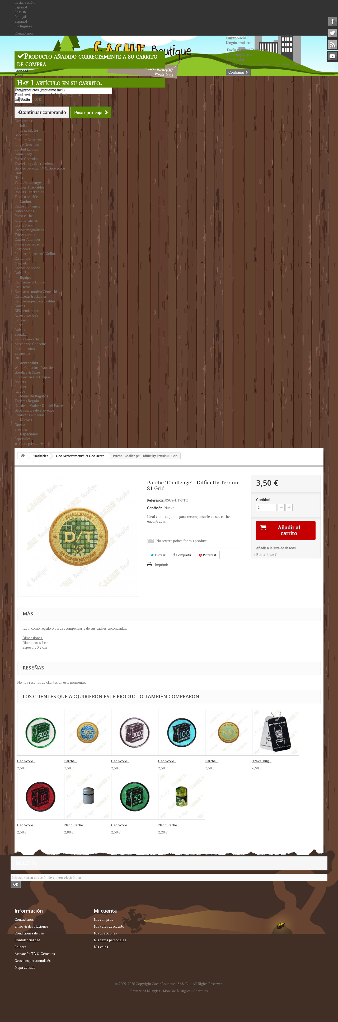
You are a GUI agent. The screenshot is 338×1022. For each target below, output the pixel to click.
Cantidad (263, 499)
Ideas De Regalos (34, 395)
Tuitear (160, 555)
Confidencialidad (27, 940)
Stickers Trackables (29, 192)
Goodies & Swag (27, 372)
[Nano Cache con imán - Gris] (87, 796)
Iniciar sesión (25, 2)
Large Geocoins (27, 144)
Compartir (183, 555)
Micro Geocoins (26, 158)
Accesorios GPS (27, 315)
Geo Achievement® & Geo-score (40, 168)
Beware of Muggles (145, 991)
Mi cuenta (105, 911)
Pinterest (209, 555)
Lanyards (22, 320)
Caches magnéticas (29, 230)
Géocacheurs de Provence (34, 410)
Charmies (200, 991)
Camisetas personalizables (35, 301)
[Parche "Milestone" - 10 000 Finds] (228, 732)
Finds (18, 173)
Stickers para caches (30, 244)
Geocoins (22, 135)
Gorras (20, 305)
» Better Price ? (265, 554)
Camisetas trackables (31, 296)
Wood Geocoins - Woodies (34, 367)
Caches (26, 201)
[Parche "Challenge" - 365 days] (87, 732)
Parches (21, 386)
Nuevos (26, 419)
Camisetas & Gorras (30, 282)
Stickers (20, 381)
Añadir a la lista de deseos (276, 548)
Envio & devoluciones (31, 926)
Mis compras (103, 919)
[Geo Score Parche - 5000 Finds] (40, 732)
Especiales (29, 433)
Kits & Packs (24, 225)
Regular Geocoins (28, 139)
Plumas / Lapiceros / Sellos (35, 253)
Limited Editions (27, 149)
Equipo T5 (22, 353)
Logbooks (22, 249)
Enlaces (20, 946)
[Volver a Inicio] (23, 455)
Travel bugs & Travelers (34, 163)
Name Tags (23, 154)
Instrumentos (25, 348)
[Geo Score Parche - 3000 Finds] (134, 732)
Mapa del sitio (25, 967)
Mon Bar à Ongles (177, 991)
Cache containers (28, 206)
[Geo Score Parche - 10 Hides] (40, 796)
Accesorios (29, 362)
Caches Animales (28, 239)
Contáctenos (24, 33)
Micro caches (24, 215)
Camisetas (22, 287)
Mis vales (101, 946)
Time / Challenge (28, 182)
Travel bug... (261, 761)
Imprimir (161, 564)
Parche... (70, 761)
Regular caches (26, 220)
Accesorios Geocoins (30, 343)
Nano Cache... (74, 825)
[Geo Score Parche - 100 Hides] (181, 732)
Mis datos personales (110, 940)
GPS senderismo (27, 310)
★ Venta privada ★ (29, 443)
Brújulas (21, 334)
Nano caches (24, 211)
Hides (19, 177)
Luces (19, 324)
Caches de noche (27, 268)
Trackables (29, 130)
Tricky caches (25, 234)
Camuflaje (22, 258)
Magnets (21, 263)
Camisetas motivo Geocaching (38, 291)
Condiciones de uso (29, 933)
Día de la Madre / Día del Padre (39, 405)
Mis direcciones (105, 933)
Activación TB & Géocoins (35, 953)
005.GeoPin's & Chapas (32, 377)
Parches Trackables (29, 187)
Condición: (155, 507)
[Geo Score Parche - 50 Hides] (134, 796)
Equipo (25, 277)
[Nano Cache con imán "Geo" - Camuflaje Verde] (181, 796)
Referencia (155, 500)
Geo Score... (26, 761)
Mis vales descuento (109, 926)
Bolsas (20, 329)
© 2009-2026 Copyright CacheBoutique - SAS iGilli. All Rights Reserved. (169, 983)
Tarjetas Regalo (27, 400)
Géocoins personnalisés (33, 960)
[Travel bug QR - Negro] (275, 732)
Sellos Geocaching (29, 339)
